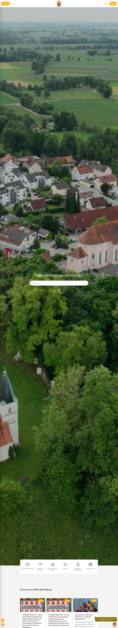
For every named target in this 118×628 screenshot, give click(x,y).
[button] (5, 4)
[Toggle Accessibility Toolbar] (3, 620)
